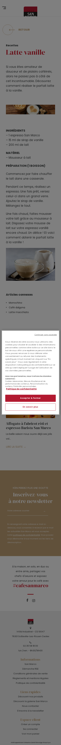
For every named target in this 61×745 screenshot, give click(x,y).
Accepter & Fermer (30, 398)
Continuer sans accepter (46, 334)
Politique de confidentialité (21, 389)
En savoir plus (30, 407)
